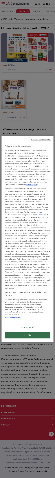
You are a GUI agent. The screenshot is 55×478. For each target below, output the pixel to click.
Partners (39, 215)
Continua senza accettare (41, 139)
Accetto (27, 335)
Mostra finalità (27, 327)
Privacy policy (32, 184)
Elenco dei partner (12, 317)
